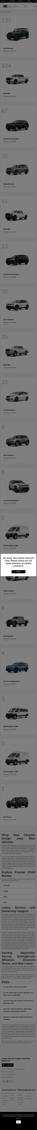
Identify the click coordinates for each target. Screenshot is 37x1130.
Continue (18, 571)
